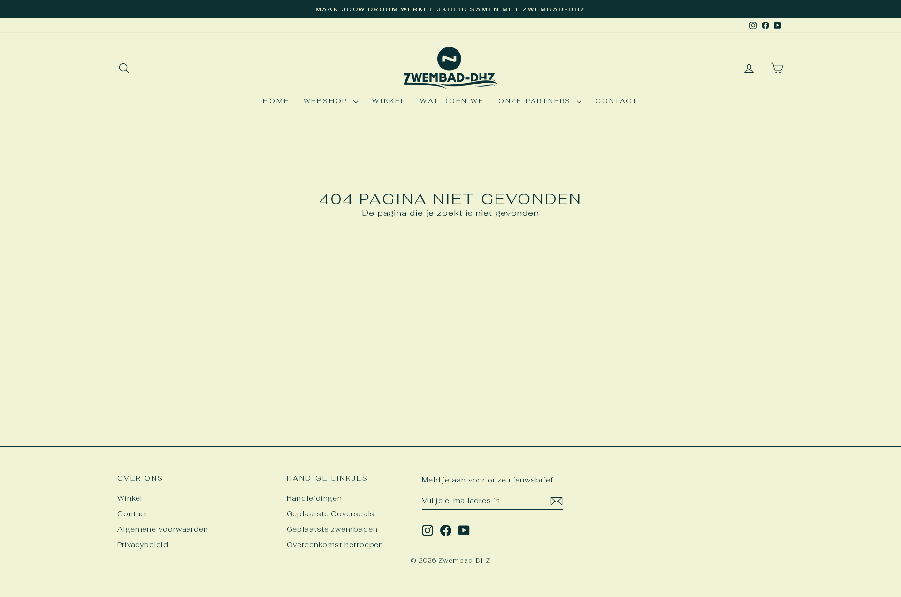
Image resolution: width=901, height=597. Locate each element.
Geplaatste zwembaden (332, 529)
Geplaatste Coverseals (331, 513)
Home (276, 101)
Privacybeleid (142, 544)
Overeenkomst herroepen (335, 544)
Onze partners (536, 101)
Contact (617, 101)
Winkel (389, 101)
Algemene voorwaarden (162, 529)
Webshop (327, 101)
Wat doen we (452, 101)
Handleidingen (315, 498)
